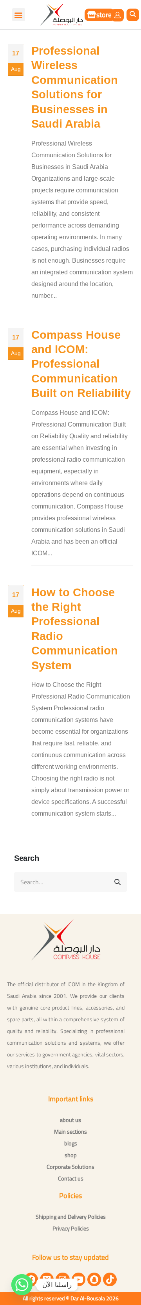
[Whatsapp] (22, 1284)
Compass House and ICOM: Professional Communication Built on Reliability (81, 364)
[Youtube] (78, 1279)
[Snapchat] (94, 1279)
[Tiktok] (110, 1279)
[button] (133, 15)
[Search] (117, 882)
